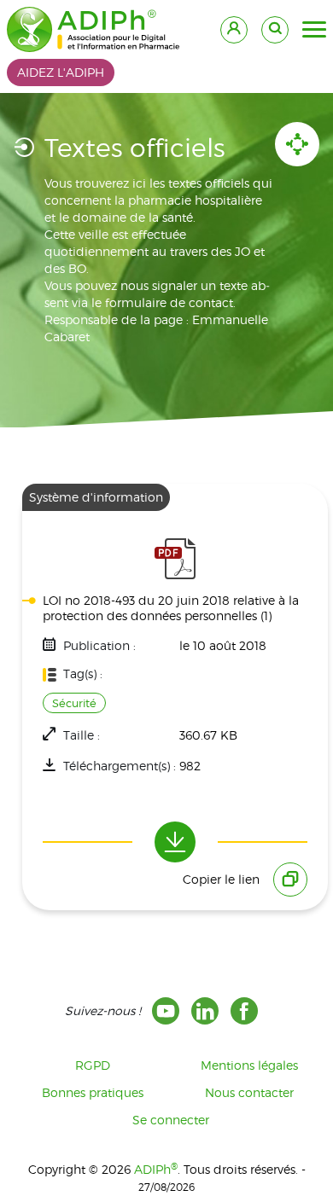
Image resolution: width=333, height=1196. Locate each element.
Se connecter (170, 1119)
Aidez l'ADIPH (60, 72)
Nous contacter (249, 1092)
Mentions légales (249, 1065)
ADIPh (156, 1169)
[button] (314, 29)
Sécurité (74, 703)
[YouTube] (165, 1011)
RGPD (92, 1065)
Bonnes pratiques (92, 1092)
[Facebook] (244, 1011)
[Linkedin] (205, 1011)
